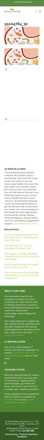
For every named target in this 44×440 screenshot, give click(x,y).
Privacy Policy (11, 434)
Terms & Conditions (28, 434)
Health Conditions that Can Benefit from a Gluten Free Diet (21, 265)
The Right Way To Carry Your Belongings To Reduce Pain (18, 247)
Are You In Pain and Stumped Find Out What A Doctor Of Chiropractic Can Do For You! (21, 237)
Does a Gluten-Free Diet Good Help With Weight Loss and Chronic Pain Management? (21, 275)
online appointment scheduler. (19, 401)
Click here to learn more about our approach (20, 354)
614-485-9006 (10, 399)
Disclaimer (22, 436)
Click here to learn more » (25, 223)
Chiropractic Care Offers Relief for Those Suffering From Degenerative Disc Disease (21, 256)
